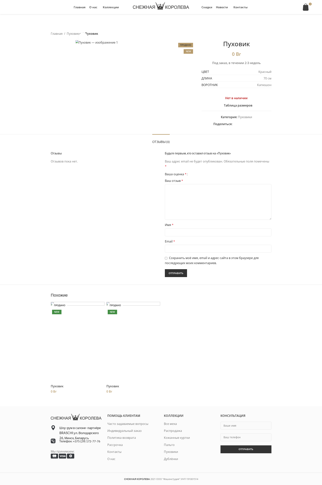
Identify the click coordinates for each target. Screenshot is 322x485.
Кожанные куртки (177, 438)
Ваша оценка (175, 174)
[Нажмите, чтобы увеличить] (83, 37)
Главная (57, 34)
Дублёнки (171, 459)
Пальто (169, 445)
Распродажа (173, 431)
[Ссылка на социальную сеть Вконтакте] (252, 124)
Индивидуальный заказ (124, 431)
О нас (111, 459)
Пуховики (74, 34)
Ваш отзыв (174, 181)
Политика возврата (121, 438)
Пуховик (57, 386)
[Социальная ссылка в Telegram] (257, 124)
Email (170, 241)
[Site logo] (161, 7)
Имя (169, 225)
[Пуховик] (78, 342)
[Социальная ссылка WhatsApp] (248, 124)
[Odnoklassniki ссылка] (243, 124)
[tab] (161, 140)
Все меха (170, 424)
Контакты (114, 452)
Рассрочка (115, 445)
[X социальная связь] (239, 124)
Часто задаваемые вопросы (127, 424)
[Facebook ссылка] (234, 124)
